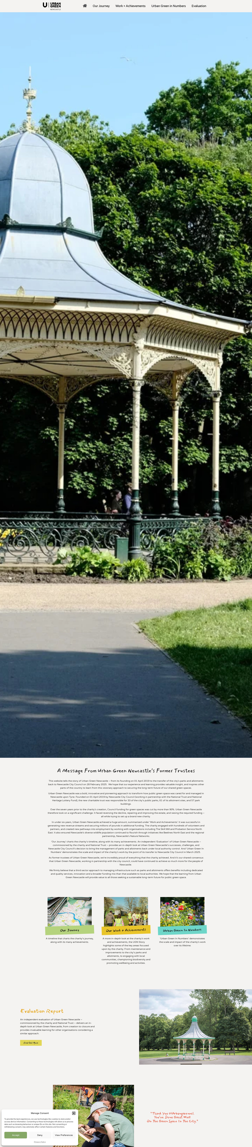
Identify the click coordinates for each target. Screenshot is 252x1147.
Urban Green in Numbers (168, 6)
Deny (39, 1135)
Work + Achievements (131, 6)
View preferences (64, 1135)
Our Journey (101, 6)
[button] (73, 1113)
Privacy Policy (40, 1142)
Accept (15, 1135)
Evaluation (199, 6)
